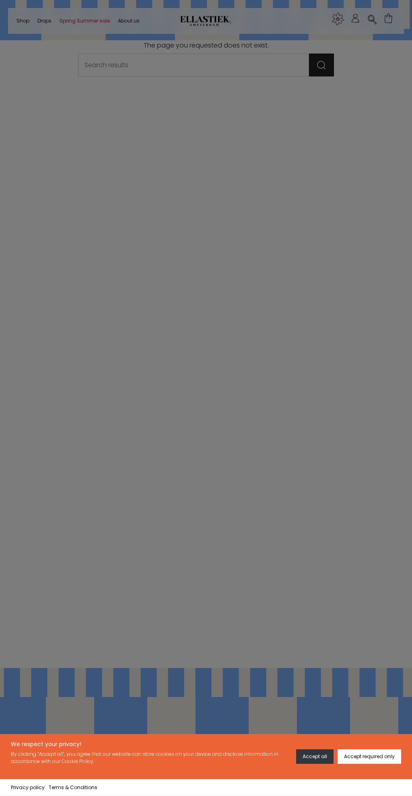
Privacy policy (28, 787)
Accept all (315, 756)
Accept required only (369, 756)
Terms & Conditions (73, 787)
